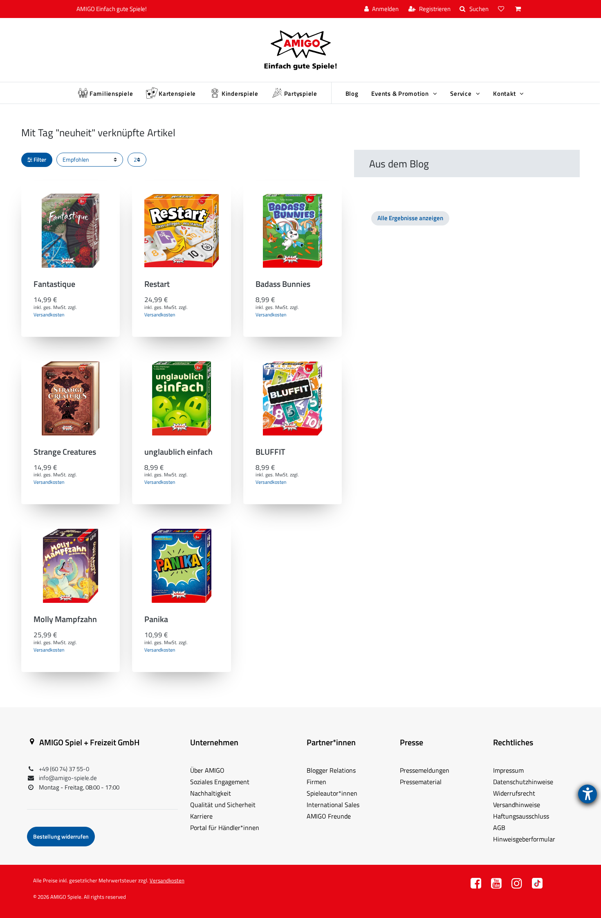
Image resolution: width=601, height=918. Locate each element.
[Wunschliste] (502, 9)
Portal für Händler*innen (224, 827)
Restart (157, 285)
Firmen (316, 782)
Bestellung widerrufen (61, 836)
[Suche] (474, 9)
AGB (499, 827)
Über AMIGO (207, 770)
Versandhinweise (516, 805)
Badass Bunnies (283, 285)
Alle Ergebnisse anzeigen (410, 218)
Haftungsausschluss (521, 816)
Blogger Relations (331, 770)
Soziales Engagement (219, 782)
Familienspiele (111, 93)
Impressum (508, 770)
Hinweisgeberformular (524, 839)
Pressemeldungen (424, 770)
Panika (156, 620)
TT (537, 885)
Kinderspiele (240, 93)
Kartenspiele (177, 93)
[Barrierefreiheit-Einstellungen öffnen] (587, 794)
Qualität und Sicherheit (223, 805)
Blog (352, 93)
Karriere (201, 816)
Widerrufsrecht (514, 793)
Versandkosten (49, 314)
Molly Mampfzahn (65, 620)
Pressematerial (421, 782)
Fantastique (54, 285)
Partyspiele (300, 93)
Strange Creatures (65, 453)
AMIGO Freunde (329, 816)
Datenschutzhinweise (523, 782)
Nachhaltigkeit (210, 793)
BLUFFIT (270, 453)
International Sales (333, 805)
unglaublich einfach (178, 453)
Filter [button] (40, 159)
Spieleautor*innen (332, 793)
